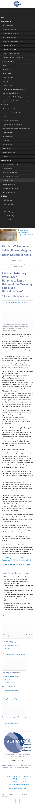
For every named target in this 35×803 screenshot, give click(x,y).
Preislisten (4, 196)
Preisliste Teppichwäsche (10, 121)
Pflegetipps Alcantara (9, 45)
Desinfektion (7, 148)
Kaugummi (6, 140)
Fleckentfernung (8, 136)
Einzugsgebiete (7, 168)
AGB (29, 765)
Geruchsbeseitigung (9, 152)
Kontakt (26, 767)
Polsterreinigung (6, 21)
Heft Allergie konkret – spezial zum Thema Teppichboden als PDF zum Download (16, 559)
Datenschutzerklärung (14, 765)
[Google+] (13, 225)
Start (2, 18)
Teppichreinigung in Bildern (11, 93)
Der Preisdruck (7, 200)
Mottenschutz (7, 117)
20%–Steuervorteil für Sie (10, 164)
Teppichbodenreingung (9, 216)
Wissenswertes (6, 160)
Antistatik (5, 156)
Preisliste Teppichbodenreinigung (13, 97)
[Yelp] (22, 225)
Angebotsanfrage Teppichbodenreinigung (15, 101)
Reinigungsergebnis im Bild (11, 33)
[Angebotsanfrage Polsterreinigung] (14, 661)
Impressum (24, 765)
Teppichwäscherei (6, 105)
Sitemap (4, 765)
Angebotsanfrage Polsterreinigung (13, 57)
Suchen (31, 12)
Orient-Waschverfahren (10, 109)
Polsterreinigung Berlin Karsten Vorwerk (12, 264)
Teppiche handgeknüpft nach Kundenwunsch (16, 128)
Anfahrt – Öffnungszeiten (16, 767)
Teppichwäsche (7, 220)
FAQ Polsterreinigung (9, 37)
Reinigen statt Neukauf (10, 29)
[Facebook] (17, 225)
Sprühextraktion (7, 73)
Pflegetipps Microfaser (10, 49)
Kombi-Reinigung (8, 77)
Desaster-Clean (7, 85)
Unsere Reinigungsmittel (10, 176)
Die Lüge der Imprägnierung (11, 188)
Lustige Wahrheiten (9, 184)
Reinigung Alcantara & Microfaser (13, 41)
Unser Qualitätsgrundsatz (10, 172)
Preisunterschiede (8, 208)
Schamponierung (8, 69)
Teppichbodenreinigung (8, 61)
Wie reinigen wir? (8, 25)
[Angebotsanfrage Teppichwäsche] (13, 706)
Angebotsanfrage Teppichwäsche (13, 125)
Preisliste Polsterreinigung (11, 53)
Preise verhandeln (8, 204)
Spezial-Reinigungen (9, 192)
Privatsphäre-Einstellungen (17, 788)
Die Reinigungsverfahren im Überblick (14, 89)
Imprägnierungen (8, 144)
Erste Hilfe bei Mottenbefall (11, 113)
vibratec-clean (7, 65)
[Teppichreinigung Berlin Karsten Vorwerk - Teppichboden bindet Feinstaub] (17, 312)
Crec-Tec (5, 81)
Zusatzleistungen (6, 132)
